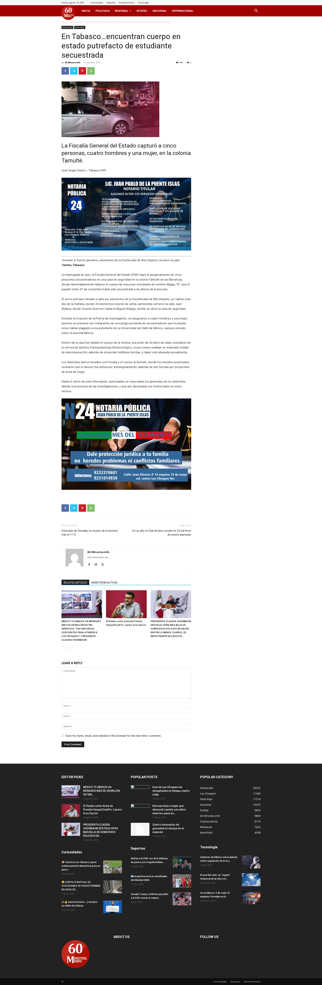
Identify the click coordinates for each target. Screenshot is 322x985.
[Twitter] (74, 71)
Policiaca (102, 10)
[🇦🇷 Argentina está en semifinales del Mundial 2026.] (182, 881)
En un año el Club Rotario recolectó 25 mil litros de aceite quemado (161, 532)
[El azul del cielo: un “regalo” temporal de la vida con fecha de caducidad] (251, 879)
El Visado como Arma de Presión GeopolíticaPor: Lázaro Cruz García (102, 809)
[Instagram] (97, 565)
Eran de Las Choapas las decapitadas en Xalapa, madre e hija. (171, 791)
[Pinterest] (82, 71)
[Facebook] (65, 71)
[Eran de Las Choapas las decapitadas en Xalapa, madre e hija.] (140, 791)
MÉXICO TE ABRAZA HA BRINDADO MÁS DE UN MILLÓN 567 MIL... (101, 791)
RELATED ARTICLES (75, 582)
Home (64, 22)
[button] (256, 11)
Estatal (142, 10)
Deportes (111, 2)
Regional (121, 10)
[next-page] (69, 647)
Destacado (77, 22)
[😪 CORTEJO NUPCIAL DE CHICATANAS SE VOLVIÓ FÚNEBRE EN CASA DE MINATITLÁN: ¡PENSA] (112, 886)
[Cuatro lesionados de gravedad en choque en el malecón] (140, 829)
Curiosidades (97, 2)
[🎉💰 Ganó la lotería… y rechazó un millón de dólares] (112, 906)
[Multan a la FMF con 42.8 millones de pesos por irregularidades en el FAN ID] (182, 863)
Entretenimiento (127, 2)
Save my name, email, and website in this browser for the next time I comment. (113, 735)
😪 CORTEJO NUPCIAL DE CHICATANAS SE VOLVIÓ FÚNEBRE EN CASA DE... (80, 886)
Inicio (86, 10)
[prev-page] (63, 647)
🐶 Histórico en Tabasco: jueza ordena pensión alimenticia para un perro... (80, 866)
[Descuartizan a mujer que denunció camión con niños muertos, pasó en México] (140, 810)
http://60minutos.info (97, 557)
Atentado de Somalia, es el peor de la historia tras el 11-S (89, 532)
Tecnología (143, 2)
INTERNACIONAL (182, 10)
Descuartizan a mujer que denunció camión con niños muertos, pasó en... (169, 809)
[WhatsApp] (91, 71)
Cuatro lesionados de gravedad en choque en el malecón (168, 828)
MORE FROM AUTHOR (104, 582)
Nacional (160, 10)
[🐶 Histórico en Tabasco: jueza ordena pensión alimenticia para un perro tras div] (112, 866)
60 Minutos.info (72, 62)
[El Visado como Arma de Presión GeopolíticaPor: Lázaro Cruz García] (126, 604)
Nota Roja (79, 27)
